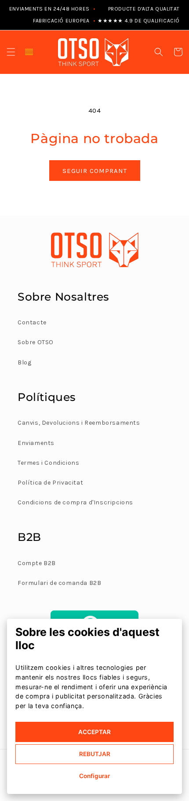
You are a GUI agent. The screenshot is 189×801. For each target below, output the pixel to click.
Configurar (94, 775)
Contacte (32, 322)
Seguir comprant (94, 171)
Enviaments (36, 443)
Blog (24, 362)
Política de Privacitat (50, 482)
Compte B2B (37, 563)
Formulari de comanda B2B (59, 583)
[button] (11, 52)
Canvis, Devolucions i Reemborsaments (79, 422)
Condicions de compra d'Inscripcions (75, 502)
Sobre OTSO (36, 342)
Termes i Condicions (48, 463)
